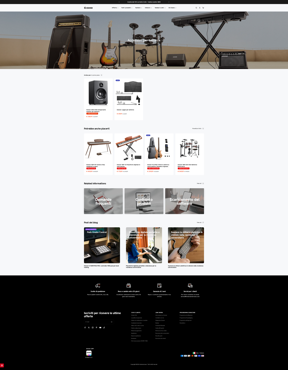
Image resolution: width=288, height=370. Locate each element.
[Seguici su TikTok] (104, 328)
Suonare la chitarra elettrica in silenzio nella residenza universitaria (185, 266)
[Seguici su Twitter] (89, 328)
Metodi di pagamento (136, 330)
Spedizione (134, 333)
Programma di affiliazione (186, 315)
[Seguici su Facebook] (85, 328)
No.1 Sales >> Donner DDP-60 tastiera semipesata (144, 2)
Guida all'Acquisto (159, 328)
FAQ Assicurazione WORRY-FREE (139, 341)
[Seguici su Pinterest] (96, 328)
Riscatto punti (158, 336)
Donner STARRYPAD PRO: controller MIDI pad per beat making (101, 266)
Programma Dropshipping (186, 318)
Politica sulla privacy (136, 328)
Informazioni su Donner (161, 315)
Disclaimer (133, 338)
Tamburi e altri (159, 8)
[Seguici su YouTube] (100, 328)
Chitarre (147, 8)
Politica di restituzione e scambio (139, 320)
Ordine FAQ (134, 315)
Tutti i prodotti (126, 8)
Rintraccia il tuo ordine (161, 330)
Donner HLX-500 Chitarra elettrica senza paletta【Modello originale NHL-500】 (158, 166)
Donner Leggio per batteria (125, 110)
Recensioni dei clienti (160, 338)
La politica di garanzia (136, 318)
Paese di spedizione (136, 336)
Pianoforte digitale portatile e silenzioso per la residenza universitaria (141, 266)
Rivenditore (182, 323)
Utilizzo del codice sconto (137, 325)
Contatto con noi (159, 318)
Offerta (114, 8)
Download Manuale (160, 325)
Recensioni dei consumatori (162, 333)
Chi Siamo (171, 8)
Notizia (157, 323)
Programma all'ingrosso (186, 320)
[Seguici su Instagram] (93, 328)
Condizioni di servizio (136, 323)
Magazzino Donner (160, 320)
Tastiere (137, 8)
